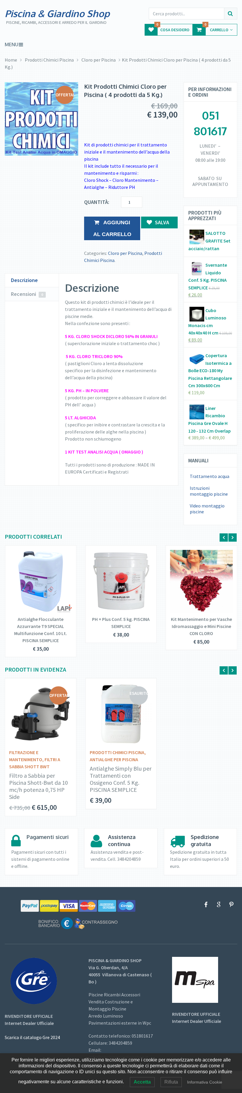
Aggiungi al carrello (112, 228)
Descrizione (24, 280)
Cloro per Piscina (98, 60)
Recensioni (27, 294)
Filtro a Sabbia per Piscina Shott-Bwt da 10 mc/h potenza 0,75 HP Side (38, 786)
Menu (11, 44)
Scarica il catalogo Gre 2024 (32, 1037)
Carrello (216, 28)
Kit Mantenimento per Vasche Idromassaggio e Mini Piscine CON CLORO (201, 626)
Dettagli (37, 579)
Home (11, 60)
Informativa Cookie (204, 1082)
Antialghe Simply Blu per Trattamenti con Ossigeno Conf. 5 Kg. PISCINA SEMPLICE (120, 779)
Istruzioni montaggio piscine (209, 491)
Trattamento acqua (209, 476)
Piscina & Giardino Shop (57, 13)
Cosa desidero (172, 28)
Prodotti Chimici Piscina (49, 60)
